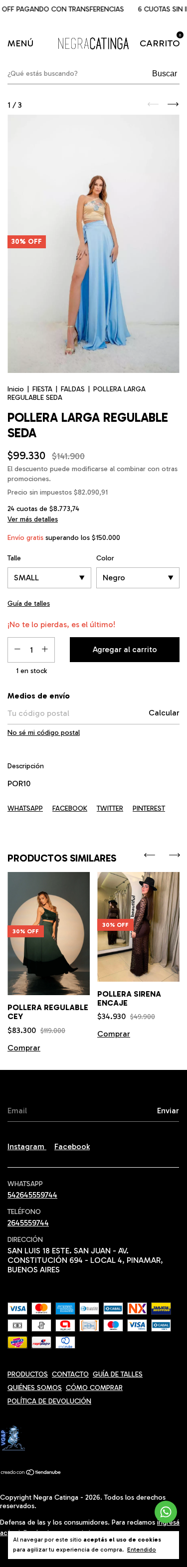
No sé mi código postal (43, 732)
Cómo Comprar (94, 1388)
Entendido (141, 1549)
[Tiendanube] (31, 1473)
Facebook (69, 808)
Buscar (164, 73)
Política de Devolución (49, 1401)
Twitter (110, 808)
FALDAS (73, 389)
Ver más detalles (32, 519)
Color (105, 558)
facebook (72, 1146)
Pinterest (149, 808)
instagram (26, 1146)
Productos (27, 1374)
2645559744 (28, 1222)
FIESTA (42, 389)
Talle (14, 558)
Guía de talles (118, 1374)
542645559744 (32, 1195)
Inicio (15, 389)
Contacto (70, 1374)
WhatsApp (25, 808)
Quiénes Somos (34, 1388)
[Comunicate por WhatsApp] (166, 1512)
